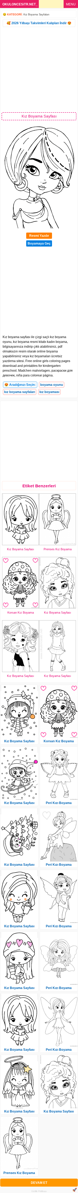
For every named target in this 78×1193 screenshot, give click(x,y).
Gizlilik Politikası (39, 1191)
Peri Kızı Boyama (59, 803)
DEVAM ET (39, 1182)
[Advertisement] (39, 69)
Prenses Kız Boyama (58, 549)
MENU (71, 4)
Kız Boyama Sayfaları (36, 14)
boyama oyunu (51, 384)
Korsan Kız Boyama (20, 612)
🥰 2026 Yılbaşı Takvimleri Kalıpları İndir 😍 (39, 23)
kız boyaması (49, 392)
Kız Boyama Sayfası (20, 549)
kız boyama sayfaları (19, 392)
